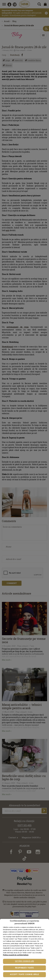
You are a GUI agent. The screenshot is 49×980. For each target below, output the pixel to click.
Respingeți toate (24, 968)
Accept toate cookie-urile (24, 974)
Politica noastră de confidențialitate (15, 955)
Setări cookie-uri (24, 961)
